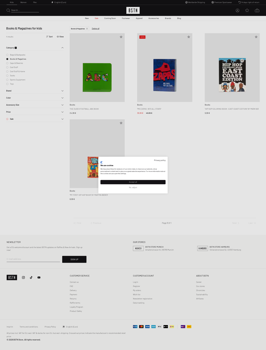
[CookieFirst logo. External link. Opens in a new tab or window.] (101, 162)
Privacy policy (160, 160)
